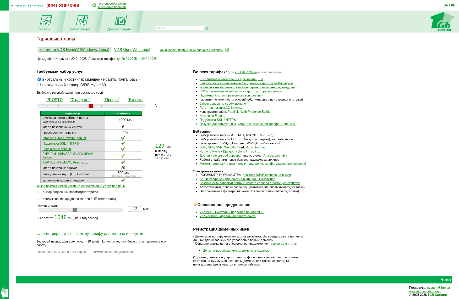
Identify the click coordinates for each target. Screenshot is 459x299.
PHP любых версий (57, 149)
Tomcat (260, 147)
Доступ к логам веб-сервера (220, 155)
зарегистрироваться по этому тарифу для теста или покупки (90, 233)
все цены (118, 186)
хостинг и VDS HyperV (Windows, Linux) (74, 50)
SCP (211, 147)
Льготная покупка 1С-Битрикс (221, 107)
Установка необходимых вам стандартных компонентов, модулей (247, 87)
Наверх (446, 280)
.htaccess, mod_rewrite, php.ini (64, 138)
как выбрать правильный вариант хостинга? (191, 50)
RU (453, 5)
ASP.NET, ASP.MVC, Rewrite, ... (65, 162)
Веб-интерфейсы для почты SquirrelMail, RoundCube (237, 179)
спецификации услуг (96, 186)
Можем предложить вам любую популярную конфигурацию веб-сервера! (253, 163)
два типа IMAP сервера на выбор (267, 175)
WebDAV (230, 147)
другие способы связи (425, 291)
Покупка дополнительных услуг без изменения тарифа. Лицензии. (248, 124)
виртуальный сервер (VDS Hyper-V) (74, 85)
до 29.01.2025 (127, 59)
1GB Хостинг (437, 295)
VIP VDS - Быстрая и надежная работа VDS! (232, 212)
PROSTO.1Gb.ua (246, 72)
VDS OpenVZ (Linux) (132, 50)
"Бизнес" (135, 100)
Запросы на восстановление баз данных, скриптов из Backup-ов (246, 83)
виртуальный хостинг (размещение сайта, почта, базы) (91, 79)
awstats (280, 155)
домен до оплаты (283, 243)
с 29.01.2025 (148, 59)
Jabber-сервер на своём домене (223, 103)
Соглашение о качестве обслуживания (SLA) (232, 79)
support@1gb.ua (438, 287)
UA (446, 5)
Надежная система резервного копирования (231, 95)
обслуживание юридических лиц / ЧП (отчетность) (79, 199)
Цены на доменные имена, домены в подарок (236, 250)
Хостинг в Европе (212, 116)
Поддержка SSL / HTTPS (61, 143)
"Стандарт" (80, 100)
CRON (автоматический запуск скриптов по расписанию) (241, 91)
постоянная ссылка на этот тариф (61, 252)
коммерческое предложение (113, 252)
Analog (268, 155)
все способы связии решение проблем (112, 5)
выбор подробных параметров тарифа (70, 192)
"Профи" (111, 100)
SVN (219, 147)
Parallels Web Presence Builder (249, 111)
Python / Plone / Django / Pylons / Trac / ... (230, 151)
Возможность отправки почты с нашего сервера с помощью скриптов (250, 183)
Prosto (54, 100)
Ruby (249, 147)
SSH (203, 147)
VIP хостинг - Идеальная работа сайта (228, 216)
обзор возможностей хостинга (58, 186)
